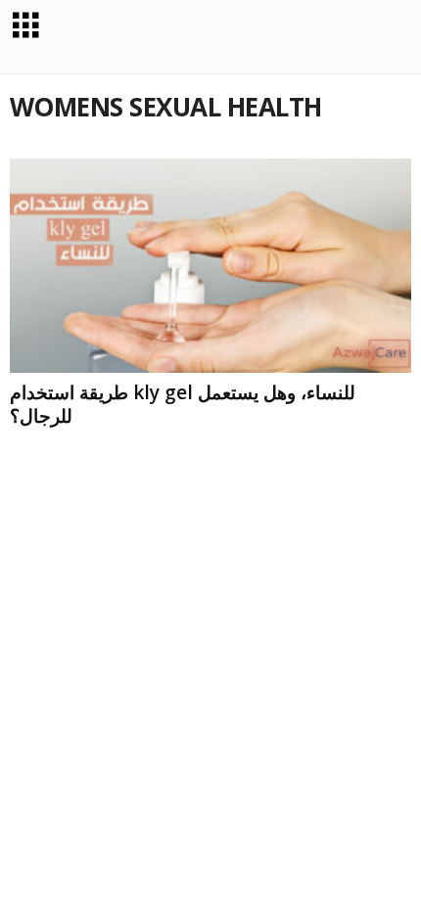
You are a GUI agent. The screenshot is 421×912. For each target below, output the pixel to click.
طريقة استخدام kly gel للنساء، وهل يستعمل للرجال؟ (182, 404)
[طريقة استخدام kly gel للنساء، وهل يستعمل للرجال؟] (210, 266)
